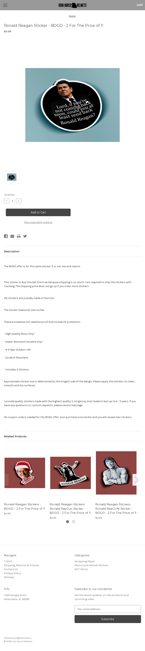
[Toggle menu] (5, 5)
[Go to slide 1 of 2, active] (67, 521)
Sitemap (9, 577)
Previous (5, 480)
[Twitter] (25, 236)
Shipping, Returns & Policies (21, 565)
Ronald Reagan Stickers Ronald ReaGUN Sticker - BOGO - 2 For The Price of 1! (115, 508)
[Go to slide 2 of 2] (73, 521)
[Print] (19, 236)
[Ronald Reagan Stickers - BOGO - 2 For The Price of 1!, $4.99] (25, 473)
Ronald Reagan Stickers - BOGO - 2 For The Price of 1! (24, 506)
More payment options (38, 222)
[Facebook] (6, 236)
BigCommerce (23, 638)
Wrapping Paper (85, 561)
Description (11, 251)
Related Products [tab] (15, 436)
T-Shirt (8, 561)
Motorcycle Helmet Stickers (92, 565)
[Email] (12, 236)
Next (136, 480)
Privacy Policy (12, 573)
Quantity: (9, 194)
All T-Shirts (81, 569)
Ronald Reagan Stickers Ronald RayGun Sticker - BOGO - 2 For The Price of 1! (70, 508)
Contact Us (11, 569)
